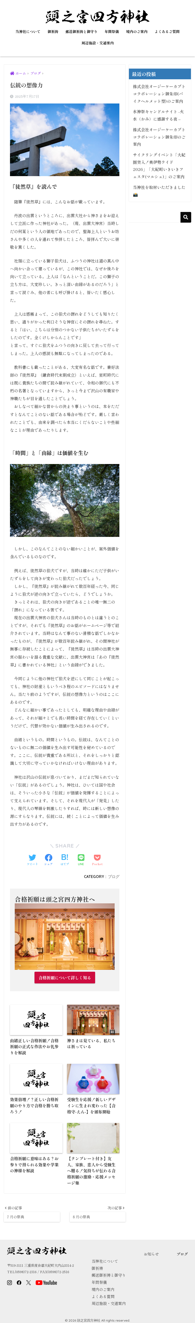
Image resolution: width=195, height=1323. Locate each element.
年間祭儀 (112, 31)
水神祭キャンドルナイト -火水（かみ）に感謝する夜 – (158, 115)
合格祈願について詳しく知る (65, 978)
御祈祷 (53, 31)
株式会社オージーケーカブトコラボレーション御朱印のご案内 (159, 137)
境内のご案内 (136, 31)
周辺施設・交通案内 (98, 42)
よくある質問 (103, 1296)
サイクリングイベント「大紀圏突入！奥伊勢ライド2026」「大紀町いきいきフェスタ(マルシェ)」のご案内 (159, 165)
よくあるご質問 (167, 31)
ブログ (113, 876)
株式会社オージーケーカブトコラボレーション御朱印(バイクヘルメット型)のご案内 (159, 94)
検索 (185, 217)
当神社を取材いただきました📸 (159, 190)
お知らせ (151, 1254)
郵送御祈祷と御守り (81, 31)
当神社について (27, 31)
